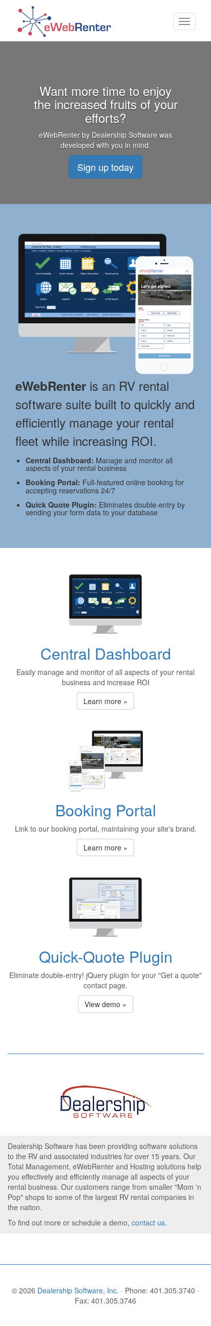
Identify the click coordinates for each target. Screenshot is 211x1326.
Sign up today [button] (105, 166)
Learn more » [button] (105, 701)
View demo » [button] (105, 1004)
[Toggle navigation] (184, 21)
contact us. (149, 1222)
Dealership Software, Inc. (79, 1290)
